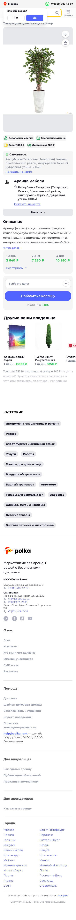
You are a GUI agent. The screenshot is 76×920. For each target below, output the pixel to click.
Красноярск (48, 855)
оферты (63, 895)
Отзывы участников (18, 659)
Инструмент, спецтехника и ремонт (32, 423)
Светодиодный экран (14, 358)
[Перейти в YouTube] (30, 618)
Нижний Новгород (53, 865)
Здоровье (57, 494)
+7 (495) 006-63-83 (19, 598)
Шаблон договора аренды (23, 704)
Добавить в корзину (38, 296)
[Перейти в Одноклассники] (14, 618)
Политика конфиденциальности (20, 725)
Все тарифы (14, 268)
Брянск (9, 835)
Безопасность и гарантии (22, 711)
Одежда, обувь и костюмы (25, 505)
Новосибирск (13, 870)
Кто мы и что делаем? (19, 652)
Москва (9, 830)
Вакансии (11, 671)
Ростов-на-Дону (51, 875)
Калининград (13, 850)
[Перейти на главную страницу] (17, 551)
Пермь (8, 875)
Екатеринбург (50, 840)
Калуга (44, 850)
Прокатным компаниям (21, 781)
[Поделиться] (65, 42)
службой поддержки (52, 381)
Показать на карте (18, 171)
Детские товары (18, 515)
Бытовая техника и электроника (30, 525)
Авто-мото (48, 484)
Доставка (10, 698)
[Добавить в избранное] (65, 34)
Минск (44, 860)
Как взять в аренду (18, 808)
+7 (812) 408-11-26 (18, 611)
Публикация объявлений (22, 775)
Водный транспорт (20, 484)
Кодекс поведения (18, 717)
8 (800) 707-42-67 (18, 587)
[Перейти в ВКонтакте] (6, 618)
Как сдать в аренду (18, 769)
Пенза (44, 870)
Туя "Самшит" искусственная (45, 358)
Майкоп (9, 860)
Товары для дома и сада (22, 23)
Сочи (7, 885)
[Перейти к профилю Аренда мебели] (7, 182)
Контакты (11, 646)
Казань (44, 845)
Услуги (11, 454)
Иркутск (9, 845)
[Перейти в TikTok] (22, 618)
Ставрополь (48, 885)
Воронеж (46, 835)
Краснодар (11, 855)
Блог (7, 640)
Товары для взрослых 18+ (24, 494)
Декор (48, 23)
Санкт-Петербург (52, 830)
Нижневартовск (15, 865)
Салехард (46, 880)
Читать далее (11, 247)
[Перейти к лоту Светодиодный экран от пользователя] (17, 353)
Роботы (28, 454)
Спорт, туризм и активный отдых (30, 444)
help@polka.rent (16, 733)
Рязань (8, 880)
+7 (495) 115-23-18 (17, 602)
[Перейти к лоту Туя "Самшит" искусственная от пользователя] (48, 353)
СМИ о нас (11, 665)
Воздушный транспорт (23, 474)
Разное (11, 433)
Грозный (10, 840)
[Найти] (57, 13)
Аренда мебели (29, 181)
